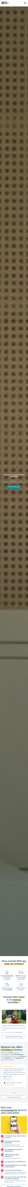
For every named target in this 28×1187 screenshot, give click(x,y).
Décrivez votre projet (14, 488)
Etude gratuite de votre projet (14, 1036)
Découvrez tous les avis (14, 1097)
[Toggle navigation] (25, 3)
